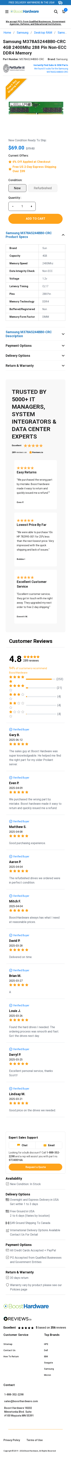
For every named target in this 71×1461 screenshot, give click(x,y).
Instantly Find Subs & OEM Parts (50, 65)
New (17, 188)
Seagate (48, 1362)
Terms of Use (34, 1440)
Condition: (15, 180)
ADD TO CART (35, 218)
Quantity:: (14, 197)
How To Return (11, 1356)
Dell (46, 1350)
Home (7, 32)
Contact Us (9, 1350)
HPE (46, 1344)
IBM (46, 1356)
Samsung (22, 32)
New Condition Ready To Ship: (27, 140)
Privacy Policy (11, 1440)
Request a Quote (35, 1167)
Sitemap (7, 1344)
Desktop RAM (43, 32)
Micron (47, 1375)
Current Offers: (18, 155)
